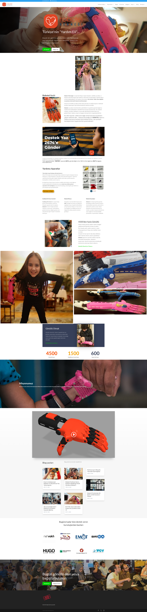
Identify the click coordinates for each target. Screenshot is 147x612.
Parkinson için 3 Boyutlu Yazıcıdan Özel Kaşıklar (93, 470)
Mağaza (127, 4)
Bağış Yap (55, 49)
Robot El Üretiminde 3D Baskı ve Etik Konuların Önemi (93, 494)
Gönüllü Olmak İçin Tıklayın (85, 246)
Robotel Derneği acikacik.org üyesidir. (48, 604)
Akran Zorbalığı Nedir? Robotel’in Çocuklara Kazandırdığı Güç (50, 508)
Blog (137, 4)
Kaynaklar (110, 4)
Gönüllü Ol (46, 583)
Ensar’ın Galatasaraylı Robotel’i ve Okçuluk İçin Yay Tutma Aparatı (51, 483)
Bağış (116, 4)
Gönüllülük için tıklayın (52, 343)
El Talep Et (46, 49)
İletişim (142, 4)
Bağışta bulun (56, 583)
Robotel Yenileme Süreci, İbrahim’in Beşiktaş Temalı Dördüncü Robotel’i (72, 483)
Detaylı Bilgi (48, 191)
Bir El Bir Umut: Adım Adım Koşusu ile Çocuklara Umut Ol (72, 508)
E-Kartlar (121, 4)
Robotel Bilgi (101, 4)
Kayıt (132, 4)
